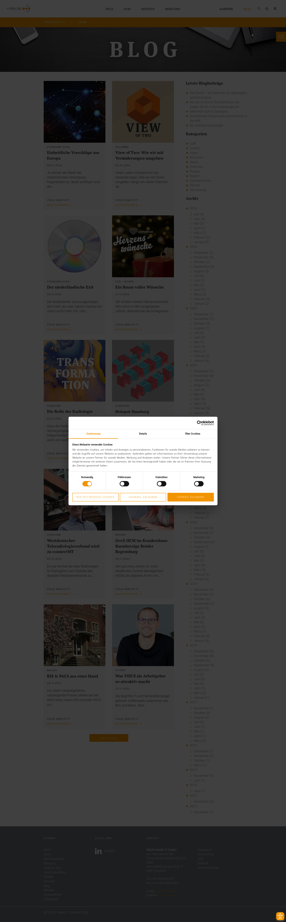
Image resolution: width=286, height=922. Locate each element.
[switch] (124, 483)
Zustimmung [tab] (93, 433)
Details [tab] (143, 433)
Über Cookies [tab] (192, 433)
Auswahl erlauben (143, 497)
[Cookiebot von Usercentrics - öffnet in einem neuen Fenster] (199, 422)
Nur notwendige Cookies (95, 497)
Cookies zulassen (190, 497)
